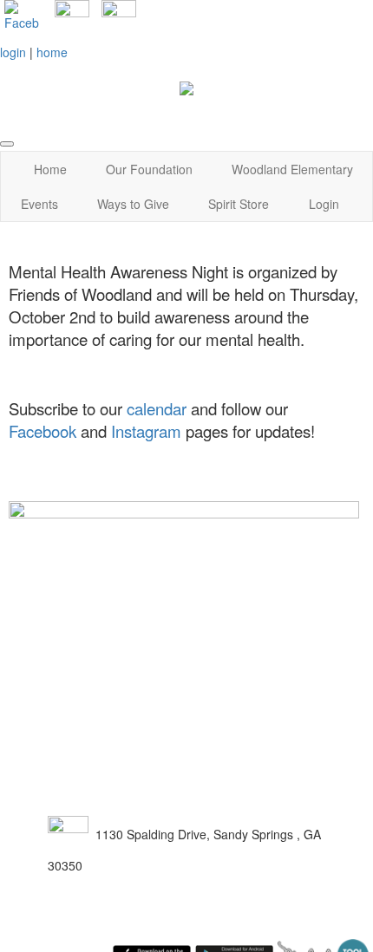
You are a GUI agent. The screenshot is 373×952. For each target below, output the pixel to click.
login (13, 52)
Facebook (42, 431)
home (52, 52)
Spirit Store (238, 203)
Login (324, 203)
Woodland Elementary (292, 169)
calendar (156, 408)
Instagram (146, 431)
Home (50, 169)
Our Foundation (149, 169)
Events (39, 203)
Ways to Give (133, 203)
